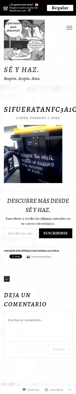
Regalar (60, 7)
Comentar (58, 349)
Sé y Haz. (22, 70)
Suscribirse (55, 233)
